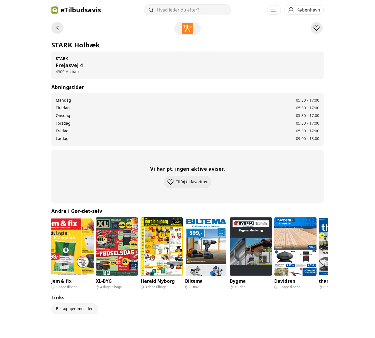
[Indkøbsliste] (274, 10)
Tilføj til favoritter (193, 183)
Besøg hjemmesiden (75, 308)
